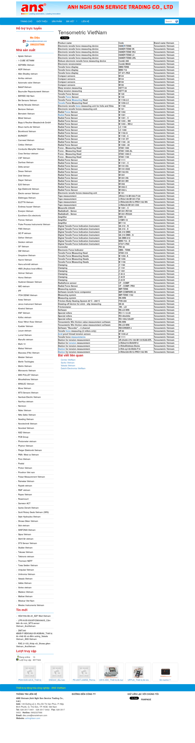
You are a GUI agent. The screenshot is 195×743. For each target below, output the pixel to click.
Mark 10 (22, 343)
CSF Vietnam (24, 157)
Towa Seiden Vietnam (28, 565)
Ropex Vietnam (25, 494)
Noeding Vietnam (26, 419)
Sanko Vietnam (68, 362)
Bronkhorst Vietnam (27, 131)
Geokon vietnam (25, 242)
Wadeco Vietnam (25, 591)
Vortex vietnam (25, 587)
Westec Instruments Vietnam (31, 605)
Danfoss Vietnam (26, 162)
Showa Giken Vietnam (28, 521)
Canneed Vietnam (26, 140)
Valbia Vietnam (25, 583)
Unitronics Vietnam (26, 574)
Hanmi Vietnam (25, 259)
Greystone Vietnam (27, 255)
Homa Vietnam (25, 277)
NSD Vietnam (24, 432)
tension (72, 342)
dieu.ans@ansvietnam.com (36, 41)
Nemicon (22, 405)
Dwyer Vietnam (25, 180)
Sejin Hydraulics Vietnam (29, 516)
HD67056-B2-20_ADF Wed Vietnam (34, 615)
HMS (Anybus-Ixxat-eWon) (30, 268)
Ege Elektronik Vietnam (28, 188)
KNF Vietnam (24, 312)
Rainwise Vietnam (26, 481)
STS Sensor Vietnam (27, 543)
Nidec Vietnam (24, 410)
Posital (21, 463)
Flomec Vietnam (25, 219)
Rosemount (23, 498)
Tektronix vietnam (26, 556)
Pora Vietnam (24, 459)
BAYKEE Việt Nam (26, 95)
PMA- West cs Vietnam (28, 454)
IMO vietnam (24, 286)
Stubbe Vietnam (25, 547)
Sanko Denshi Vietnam (28, 507)
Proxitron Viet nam (26, 472)
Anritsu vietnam (25, 78)
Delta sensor (24, 166)
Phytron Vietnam (25, 445)
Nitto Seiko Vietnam (27, 414)
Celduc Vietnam (25, 144)
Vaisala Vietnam (25, 578)
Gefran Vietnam (25, 237)
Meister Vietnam (25, 357)
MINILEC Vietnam (26, 383)
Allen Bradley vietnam (28, 73)
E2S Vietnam (24, 184)
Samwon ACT (24, 503)
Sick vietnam (24, 525)
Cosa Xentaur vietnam (28, 153)
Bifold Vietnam (24, 118)
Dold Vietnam (24, 175)
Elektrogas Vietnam (27, 197)
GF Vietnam (23, 246)
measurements (78, 336)
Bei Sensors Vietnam (27, 100)
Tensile (61, 102)
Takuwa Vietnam (25, 552)
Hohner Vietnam (25, 273)
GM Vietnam (23, 250)
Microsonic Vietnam (27, 370)
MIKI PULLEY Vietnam (28, 374)
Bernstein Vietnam (26, 113)
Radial (61, 114)
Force (68, 96)
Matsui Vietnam (25, 348)
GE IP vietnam (24, 233)
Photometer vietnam (27, 441)
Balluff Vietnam (25, 87)
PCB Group (23, 436)
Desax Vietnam (25, 171)
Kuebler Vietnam (25, 326)
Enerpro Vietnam (25, 211)
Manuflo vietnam (25, 339)
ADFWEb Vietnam (26, 64)
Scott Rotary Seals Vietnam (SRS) (33, 512)
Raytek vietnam (25, 485)
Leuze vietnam (24, 330)
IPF (19, 290)
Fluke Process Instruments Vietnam (34, 224)
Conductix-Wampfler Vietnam (31, 149)
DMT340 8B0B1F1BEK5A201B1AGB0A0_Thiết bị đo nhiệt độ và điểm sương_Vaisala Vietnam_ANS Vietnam (34, 634)
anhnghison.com (32, 718)
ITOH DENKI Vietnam (27, 295)
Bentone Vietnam (26, 109)
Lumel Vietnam (25, 335)
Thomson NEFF (25, 560)
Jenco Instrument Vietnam (30, 304)
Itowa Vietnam (24, 299)
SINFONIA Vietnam (27, 529)
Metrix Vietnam (25, 366)
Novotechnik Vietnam (27, 423)
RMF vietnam (24, 490)
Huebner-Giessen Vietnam (30, 281)
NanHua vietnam (25, 401)
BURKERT (23, 135)
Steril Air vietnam (25, 538)
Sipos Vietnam (24, 534)
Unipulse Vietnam (26, 569)
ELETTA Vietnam (26, 202)
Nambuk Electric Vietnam (29, 397)
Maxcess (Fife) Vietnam (29, 352)
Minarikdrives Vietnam (28, 379)
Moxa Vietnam (24, 388)
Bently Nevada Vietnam (28, 104)
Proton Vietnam (25, 467)
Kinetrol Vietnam (25, 308)
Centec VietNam (68, 359)
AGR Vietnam (24, 69)
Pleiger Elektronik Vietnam (30, 450)
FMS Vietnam (24, 228)
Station (61, 348)
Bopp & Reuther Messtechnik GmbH (34, 122)
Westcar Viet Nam (26, 600)
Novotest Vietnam (26, 428)
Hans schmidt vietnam (28, 264)
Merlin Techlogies (26, 361)
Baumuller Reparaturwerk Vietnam (33, 91)
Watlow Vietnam (25, 596)
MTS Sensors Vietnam (28, 392)
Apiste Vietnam (25, 56)
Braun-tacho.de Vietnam (29, 126)
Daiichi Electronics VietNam (73, 368)
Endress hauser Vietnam (29, 206)
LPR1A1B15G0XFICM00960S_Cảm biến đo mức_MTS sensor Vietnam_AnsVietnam (33, 623)
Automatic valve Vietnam (29, 82)
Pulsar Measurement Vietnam (31, 476)
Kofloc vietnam (24, 317)
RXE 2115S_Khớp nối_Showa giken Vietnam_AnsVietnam (33, 645)
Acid (60, 333)
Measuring (77, 99)
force (78, 105)
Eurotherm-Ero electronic (29, 215)
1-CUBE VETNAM (26, 60)
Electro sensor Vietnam (28, 193)
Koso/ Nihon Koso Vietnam (30, 321)
